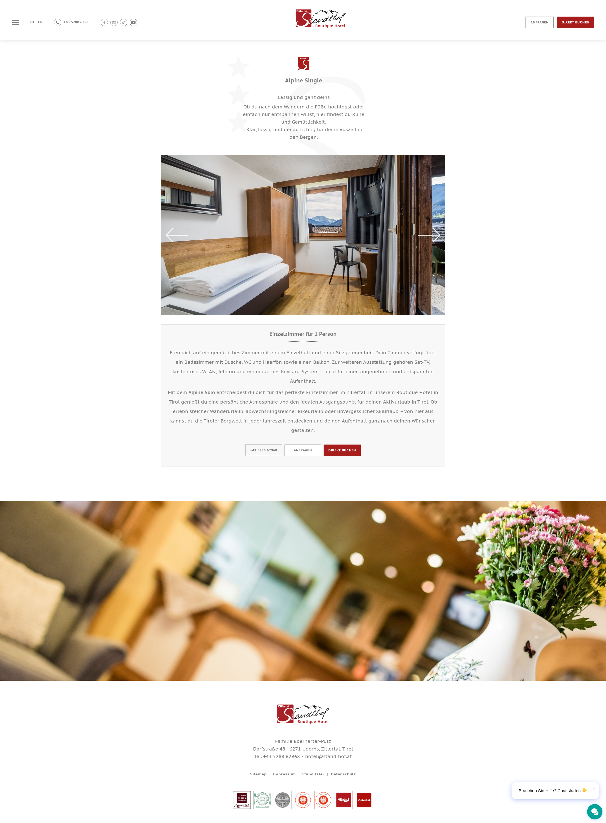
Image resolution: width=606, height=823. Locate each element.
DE (32, 22)
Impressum (284, 774)
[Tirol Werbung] (344, 807)
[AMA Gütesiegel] (262, 807)
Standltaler (313, 774)
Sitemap (258, 774)
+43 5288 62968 (263, 450)
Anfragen (539, 22)
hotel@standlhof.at (328, 756)
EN (40, 22)
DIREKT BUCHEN (342, 450)
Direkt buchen (575, 22)
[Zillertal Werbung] (364, 807)
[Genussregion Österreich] (242, 807)
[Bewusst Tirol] (282, 807)
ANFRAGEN (303, 450)
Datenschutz (343, 774)
